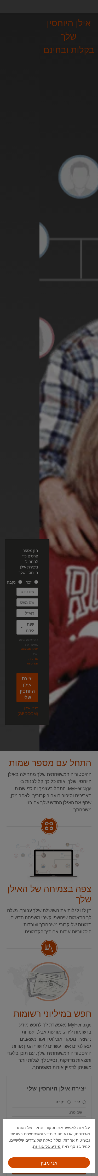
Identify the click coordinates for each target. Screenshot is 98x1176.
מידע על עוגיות (47, 1146)
